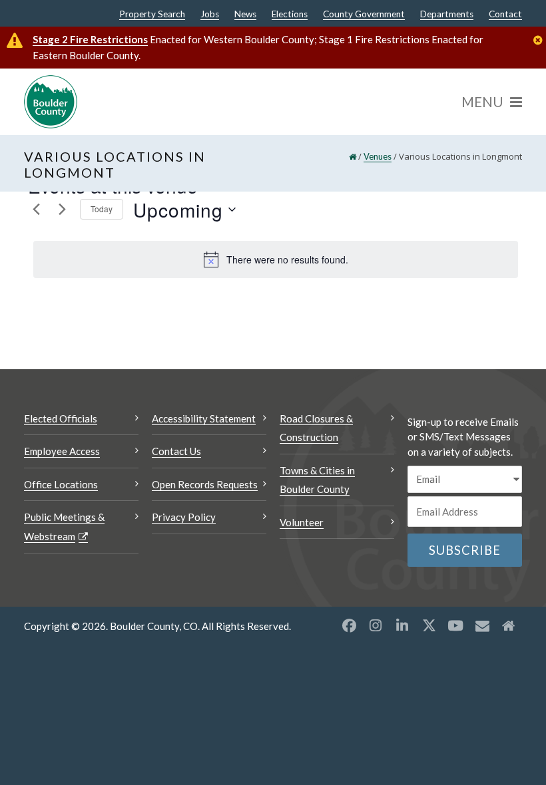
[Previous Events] (36, 210)
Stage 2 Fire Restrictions (90, 39)
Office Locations (61, 484)
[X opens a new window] (428, 625)
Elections (290, 14)
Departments (446, 14)
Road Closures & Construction (316, 428)
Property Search (152, 14)
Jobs (209, 14)
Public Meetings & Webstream (64, 526)
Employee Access (62, 451)
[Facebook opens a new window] (349, 625)
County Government (364, 14)
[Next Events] (62, 210)
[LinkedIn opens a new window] (402, 625)
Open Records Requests (205, 484)
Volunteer (302, 522)
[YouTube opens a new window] (455, 625)
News (245, 14)
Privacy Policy (184, 517)
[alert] (275, 259)
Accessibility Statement (204, 418)
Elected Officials (60, 418)
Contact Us (176, 451)
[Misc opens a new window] (482, 625)
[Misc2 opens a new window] (508, 625)
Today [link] (102, 208)
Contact (505, 14)
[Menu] (491, 102)
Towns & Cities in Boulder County (317, 480)
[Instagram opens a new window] (375, 625)
